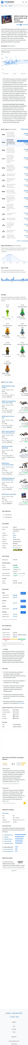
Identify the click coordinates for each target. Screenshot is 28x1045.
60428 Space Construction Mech (7, 464)
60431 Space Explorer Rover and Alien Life (8, 432)
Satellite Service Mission (10, 839)
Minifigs (14, 1029)
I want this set (8, 517)
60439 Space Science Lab (8, 417)
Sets (2, 5)
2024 (5, 393)
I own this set (8, 515)
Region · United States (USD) (14, 1013)
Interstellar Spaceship (9, 843)
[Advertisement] (15, 11)
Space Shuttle (7, 841)
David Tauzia (20, 703)
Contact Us (14, 1044)
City (6, 5)
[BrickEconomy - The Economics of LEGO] (7, 2)
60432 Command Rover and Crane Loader (9, 402)
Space (10, 5)
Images (18, 24)
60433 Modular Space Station (8, 386)
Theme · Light (14, 1017)
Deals (14, 1032)
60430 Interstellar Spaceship (7, 447)
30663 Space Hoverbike (9, 494)
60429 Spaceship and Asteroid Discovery (8, 479)
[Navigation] (24, 2)
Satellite (6, 837)
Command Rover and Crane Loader (13, 849)
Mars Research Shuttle (10, 835)
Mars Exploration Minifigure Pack (12, 851)
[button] (10, 52)
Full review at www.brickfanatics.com (11, 783)
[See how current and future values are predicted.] (25, 583)
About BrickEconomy (14, 1041)
